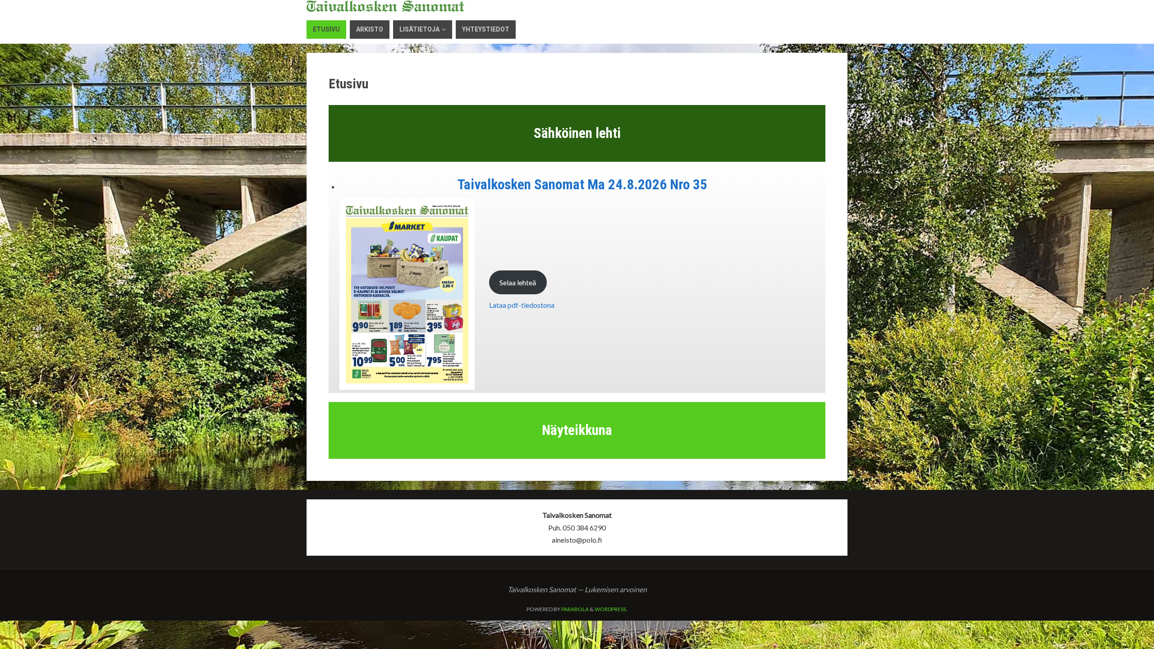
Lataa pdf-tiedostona (521, 305)
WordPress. (611, 609)
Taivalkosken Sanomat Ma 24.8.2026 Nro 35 (582, 184)
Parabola (575, 609)
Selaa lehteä (517, 282)
